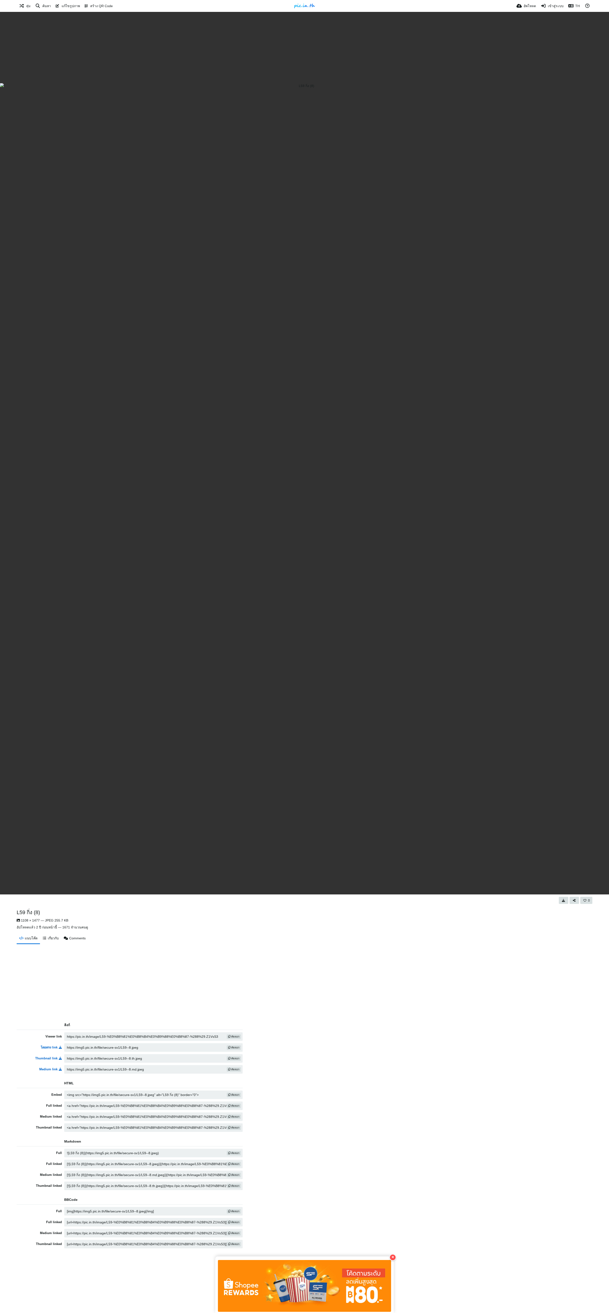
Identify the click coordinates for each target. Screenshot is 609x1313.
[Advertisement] (304, 47)
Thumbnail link (46, 1058)
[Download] (563, 900)
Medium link (48, 1069)
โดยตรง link (49, 1047)
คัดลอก (235, 1036)
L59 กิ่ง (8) (28, 912)
